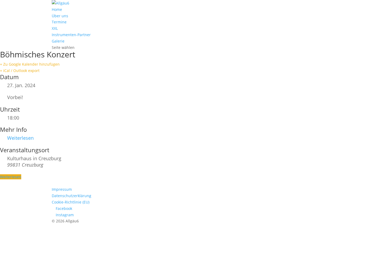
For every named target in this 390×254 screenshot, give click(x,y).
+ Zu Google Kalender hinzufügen (30, 64)
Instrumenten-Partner (71, 34)
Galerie (58, 41)
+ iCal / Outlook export (20, 70)
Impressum (62, 189)
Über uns (60, 15)
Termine (59, 21)
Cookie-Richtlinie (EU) (70, 202)
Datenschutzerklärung (71, 195)
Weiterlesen (20, 138)
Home (57, 9)
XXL (55, 28)
